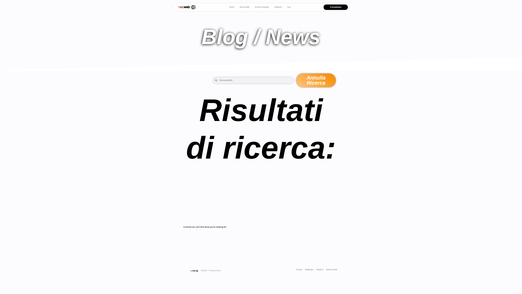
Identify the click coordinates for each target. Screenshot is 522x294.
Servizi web (244, 7)
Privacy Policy (215, 271)
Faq (288, 7)
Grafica (319, 269)
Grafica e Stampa (262, 7)
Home (231, 7)
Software (278, 7)
